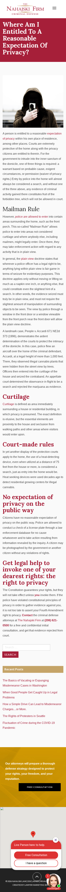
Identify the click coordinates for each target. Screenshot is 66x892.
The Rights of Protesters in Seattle (25, 716)
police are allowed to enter (31, 216)
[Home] (25, 8)
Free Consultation (39, 787)
